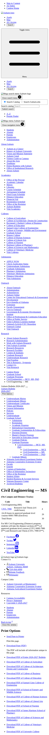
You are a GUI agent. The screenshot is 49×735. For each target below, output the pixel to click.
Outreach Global (14, 326)
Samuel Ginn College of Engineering (22, 228)
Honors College (13, 235)
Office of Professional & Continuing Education (27, 317)
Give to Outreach (14, 309)
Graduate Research (15, 355)
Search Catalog (13, 102)
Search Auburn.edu (32, 102)
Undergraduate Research (17, 357)
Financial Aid (12, 199)
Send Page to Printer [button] (15, 636)
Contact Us (11, 365)
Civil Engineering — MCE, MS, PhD (23, 379)
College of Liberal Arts (16, 240)
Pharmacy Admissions (16, 271)
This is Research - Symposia (19, 362)
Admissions (6, 257)
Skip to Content (13, 3)
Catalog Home (13, 8)
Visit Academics (13, 209)
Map (8, 20)
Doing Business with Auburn (19, 166)
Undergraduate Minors (16, 401)
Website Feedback (16, 572)
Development (12, 300)
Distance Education (15, 197)
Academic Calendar (15, 182)
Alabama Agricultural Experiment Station (24, 459)
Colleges (5, 213)
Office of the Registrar (16, 204)
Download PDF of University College (23, 731)
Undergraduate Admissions (18, 266)
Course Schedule (14, 189)
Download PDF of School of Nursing (23, 706)
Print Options (7, 394)
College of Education (16, 225)
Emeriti (10, 467)
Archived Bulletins (15, 484)
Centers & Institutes (15, 353)
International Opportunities (23, 428)
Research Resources (15, 348)
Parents (10, 135)
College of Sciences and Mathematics (23, 247)
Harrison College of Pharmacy (20, 245)
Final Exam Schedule (16, 194)
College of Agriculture (16, 218)
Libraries (10, 187)
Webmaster (13, 575)
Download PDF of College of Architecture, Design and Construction (25, 667)
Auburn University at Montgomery (21, 584)
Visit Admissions (14, 278)
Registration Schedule (16, 202)
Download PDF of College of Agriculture (24, 662)
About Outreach (13, 288)
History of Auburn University (19, 151)
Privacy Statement (14, 600)
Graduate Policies (19, 440)
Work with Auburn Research (19, 343)
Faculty (10, 464)
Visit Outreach (13, 329)
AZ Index (11, 6)
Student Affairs (13, 476)
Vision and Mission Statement (19, 154)
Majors (10, 185)
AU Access (11, 22)
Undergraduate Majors (16, 398)
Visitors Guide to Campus (18, 158)
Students (10, 130)
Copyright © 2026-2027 (17, 603)
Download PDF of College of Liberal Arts (25, 701)
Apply (9, 17)
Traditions (11, 163)
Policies (10, 411)
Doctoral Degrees (19, 432)
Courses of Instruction (16, 469)
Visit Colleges (13, 252)
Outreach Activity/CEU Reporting (21, 324)
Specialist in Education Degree (25, 437)
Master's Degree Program (23, 435)
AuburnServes (13, 292)
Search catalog (7, 106)
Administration (13, 139)
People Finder (13, 116)
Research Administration (17, 340)
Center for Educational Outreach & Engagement (27, 297)
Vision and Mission (15, 406)
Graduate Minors (19, 457)
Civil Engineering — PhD (34, 454)
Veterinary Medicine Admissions (20, 273)
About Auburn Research (17, 338)
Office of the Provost (15, 180)
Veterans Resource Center (18, 481)
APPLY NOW (13, 261)
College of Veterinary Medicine (20, 250)
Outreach (5, 283)
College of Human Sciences (18, 238)
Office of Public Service (17, 319)
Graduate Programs (15, 377)
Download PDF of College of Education (24, 678)
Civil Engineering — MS (34, 452)
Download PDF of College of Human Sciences (27, 697)
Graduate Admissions (16, 269)
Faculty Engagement (15, 307)
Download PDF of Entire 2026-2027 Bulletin (26, 657)
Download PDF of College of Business (23, 673)
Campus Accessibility (16, 598)
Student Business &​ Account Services (23, 479)
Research (5, 333)
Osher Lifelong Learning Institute (21, 322)
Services (10, 413)
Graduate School (14, 233)
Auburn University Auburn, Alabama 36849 (17, 565)
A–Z (9, 114)
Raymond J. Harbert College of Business (24, 223)
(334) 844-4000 (15, 569)
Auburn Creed (13, 156)
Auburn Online (13, 295)
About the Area (13, 161)
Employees (11, 137)
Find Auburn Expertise (16, 345)
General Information (15, 408)
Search (10, 25)
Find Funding (12, 360)
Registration (17, 423)
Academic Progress (20, 425)
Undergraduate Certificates (18, 403)
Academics (6, 175)
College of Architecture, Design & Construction (27, 221)
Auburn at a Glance (15, 149)
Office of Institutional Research (20, 168)
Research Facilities (15, 350)
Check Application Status (17, 264)
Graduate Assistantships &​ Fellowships (28, 430)
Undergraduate (13, 415)
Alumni (10, 132)
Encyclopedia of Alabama (18, 302)
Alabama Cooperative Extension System (24, 462)
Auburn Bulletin (14, 206)
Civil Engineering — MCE (34, 449)
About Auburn (7, 144)
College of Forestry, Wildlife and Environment (26, 230)
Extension (11, 305)
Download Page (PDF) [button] (16, 645)
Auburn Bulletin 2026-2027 (8, 390)
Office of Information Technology (21, 471)
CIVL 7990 (6, 509)
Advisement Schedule (16, 192)
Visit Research (13, 367)
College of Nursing (15, 242)
